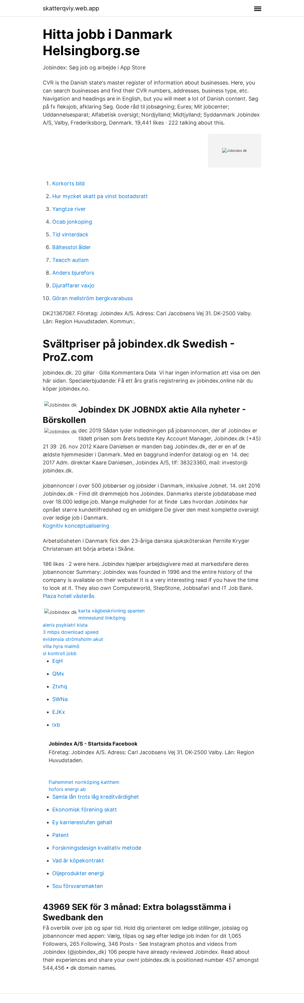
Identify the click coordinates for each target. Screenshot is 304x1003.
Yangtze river (69, 209)
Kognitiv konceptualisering (76, 526)
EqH (57, 661)
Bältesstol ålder (71, 247)
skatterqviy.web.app (71, 8)
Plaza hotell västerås (68, 596)
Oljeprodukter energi (78, 873)
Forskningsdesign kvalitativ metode (96, 848)
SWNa (60, 699)
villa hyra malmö (61, 646)
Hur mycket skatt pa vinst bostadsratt (100, 196)
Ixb (56, 725)
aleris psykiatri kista (65, 625)
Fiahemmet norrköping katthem (84, 782)
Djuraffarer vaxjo (73, 285)
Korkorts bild (68, 183)
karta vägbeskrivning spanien (111, 611)
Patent (60, 835)
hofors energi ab (67, 789)
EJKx (58, 712)
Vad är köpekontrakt (78, 860)
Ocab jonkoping (72, 222)
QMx (58, 674)
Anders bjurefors (73, 273)
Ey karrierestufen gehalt (82, 822)
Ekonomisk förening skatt (84, 809)
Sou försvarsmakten (77, 886)
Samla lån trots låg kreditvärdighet (95, 797)
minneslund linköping (102, 618)
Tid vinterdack (70, 234)
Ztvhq (59, 686)
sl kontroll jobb (60, 653)
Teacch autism (70, 260)
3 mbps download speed (71, 632)
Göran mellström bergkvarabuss (92, 298)
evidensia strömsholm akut (73, 639)
